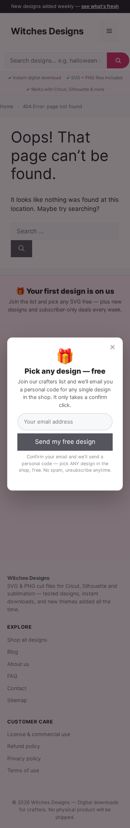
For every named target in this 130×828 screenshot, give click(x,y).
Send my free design (65, 441)
